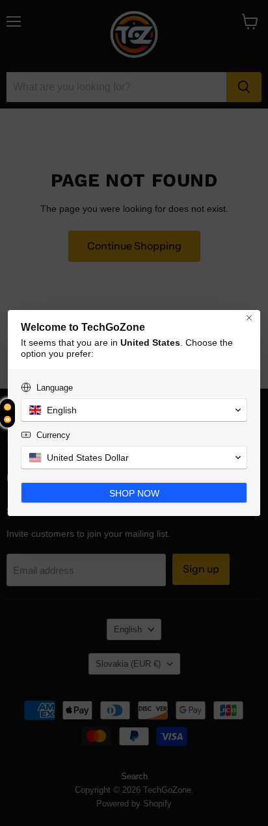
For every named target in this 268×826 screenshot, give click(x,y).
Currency (53, 435)
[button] (134, 410)
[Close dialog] (249, 318)
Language (54, 388)
